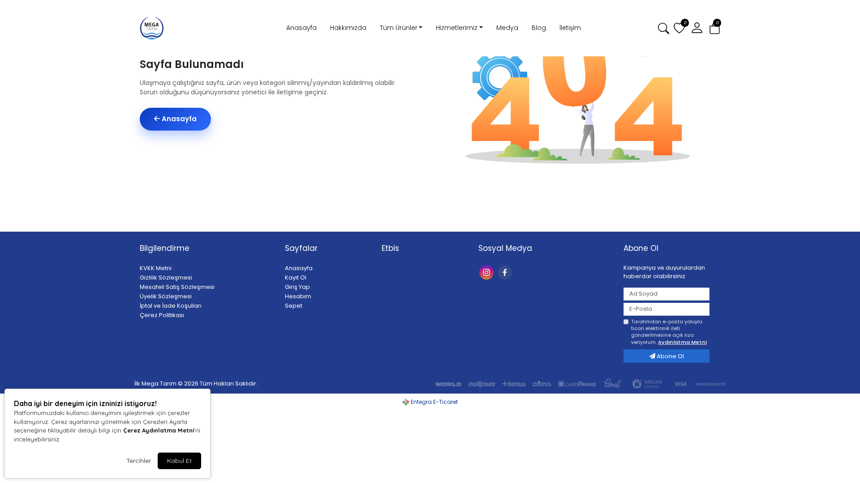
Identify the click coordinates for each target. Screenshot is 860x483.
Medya (507, 27)
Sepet (293, 305)
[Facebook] (506, 272)
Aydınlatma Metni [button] (682, 342)
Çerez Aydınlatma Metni (158, 430)
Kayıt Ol (295, 277)
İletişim (570, 27)
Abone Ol (669, 356)
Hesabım (298, 296)
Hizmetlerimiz (456, 27)
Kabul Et (179, 461)
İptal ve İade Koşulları (171, 305)
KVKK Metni (156, 268)
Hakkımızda (348, 27)
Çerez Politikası (162, 315)
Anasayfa (301, 27)
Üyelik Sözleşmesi (166, 296)
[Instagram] (487, 272)
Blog (539, 27)
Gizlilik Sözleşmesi (166, 277)
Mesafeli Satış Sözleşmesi (177, 287)
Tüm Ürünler (398, 27)
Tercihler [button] (138, 461)
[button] (714, 28)
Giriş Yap (297, 287)
